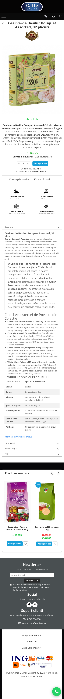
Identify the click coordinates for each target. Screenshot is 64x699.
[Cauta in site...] (60, 16)
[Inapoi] (2, 23)
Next (59, 82)
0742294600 (34, 619)
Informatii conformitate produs (18, 436)
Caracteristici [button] (10, 443)
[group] (32, 79)
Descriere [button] (9, 227)
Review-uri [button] (11, 448)
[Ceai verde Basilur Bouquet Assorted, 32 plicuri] (32, 79)
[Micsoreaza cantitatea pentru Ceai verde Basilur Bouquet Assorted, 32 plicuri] (19, 163)
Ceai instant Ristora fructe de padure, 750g (17, 528)
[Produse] (4, 17)
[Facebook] (29, 604)
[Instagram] (35, 604)
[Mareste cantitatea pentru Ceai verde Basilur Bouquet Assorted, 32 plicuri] (28, 163)
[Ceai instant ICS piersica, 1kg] (46, 502)
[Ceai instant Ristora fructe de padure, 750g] (17, 502)
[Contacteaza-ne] (45, 16)
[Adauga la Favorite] (25, 543)
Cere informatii (43, 179)
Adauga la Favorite (20, 179)
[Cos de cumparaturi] (53, 16)
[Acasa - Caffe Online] (32, 6)
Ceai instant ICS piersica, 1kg (47, 528)
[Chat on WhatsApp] (56, 691)
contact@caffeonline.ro (34, 623)
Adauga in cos (40, 163)
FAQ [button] (6, 454)
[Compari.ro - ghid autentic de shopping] (32, 687)
